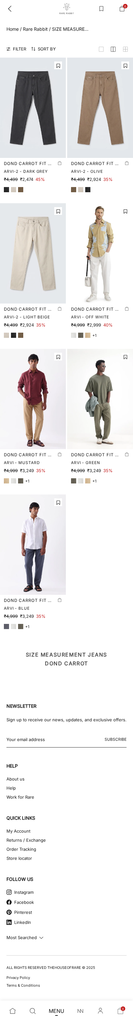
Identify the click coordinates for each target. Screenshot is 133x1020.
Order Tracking (21, 849)
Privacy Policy (18, 977)
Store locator (19, 858)
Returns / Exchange (26, 840)
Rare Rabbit (35, 29)
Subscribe (116, 739)
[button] (58, 65)
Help (11, 788)
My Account (18, 831)
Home (12, 29)
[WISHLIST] (101, 9)
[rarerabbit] (66, 9)
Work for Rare (20, 797)
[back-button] (9, 9)
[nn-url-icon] (80, 1011)
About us (15, 779)
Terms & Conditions (23, 985)
